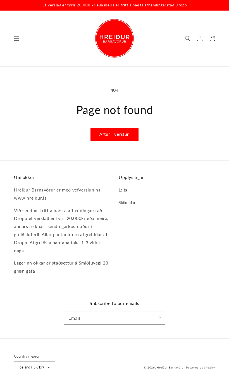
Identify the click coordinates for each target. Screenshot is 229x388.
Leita (123, 190)
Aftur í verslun (114, 134)
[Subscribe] (158, 318)
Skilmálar (127, 202)
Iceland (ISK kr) (31, 367)
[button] (17, 38)
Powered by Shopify (200, 367)
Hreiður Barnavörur (171, 367)
